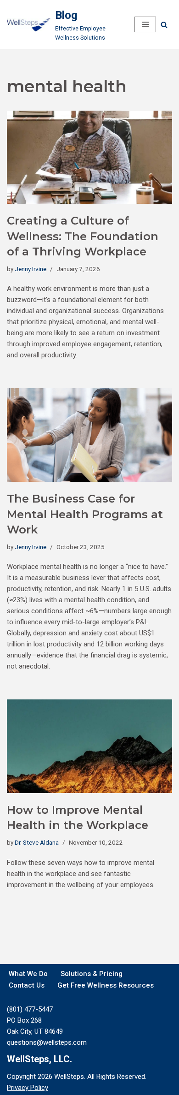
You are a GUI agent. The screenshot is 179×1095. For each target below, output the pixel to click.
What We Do (28, 974)
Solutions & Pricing (92, 974)
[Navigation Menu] (145, 24)
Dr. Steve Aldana (37, 842)
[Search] (164, 24)
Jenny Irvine (30, 268)
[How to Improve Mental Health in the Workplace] (89, 746)
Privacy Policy (27, 1087)
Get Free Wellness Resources (105, 985)
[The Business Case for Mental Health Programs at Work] (89, 435)
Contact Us (27, 985)
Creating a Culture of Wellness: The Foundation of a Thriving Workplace (82, 236)
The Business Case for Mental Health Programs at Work (85, 514)
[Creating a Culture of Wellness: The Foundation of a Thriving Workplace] (89, 157)
